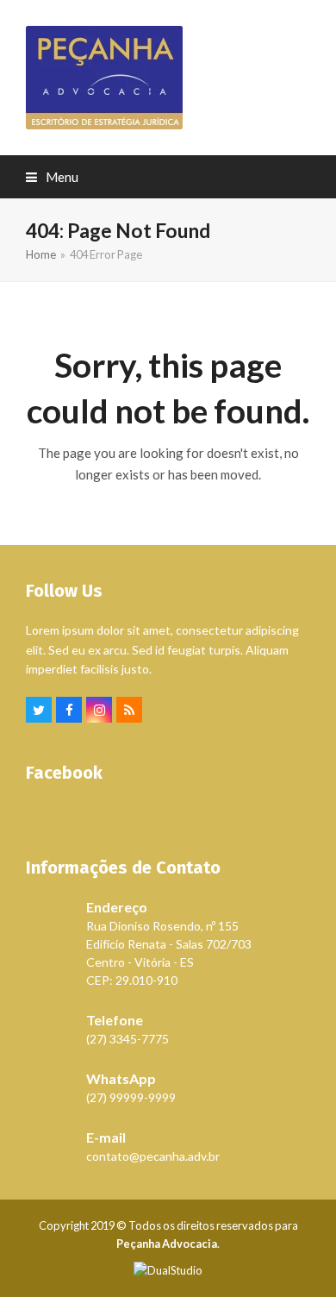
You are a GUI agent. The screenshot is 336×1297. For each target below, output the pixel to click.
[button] (52, 177)
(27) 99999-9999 (131, 1097)
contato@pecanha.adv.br (153, 1156)
